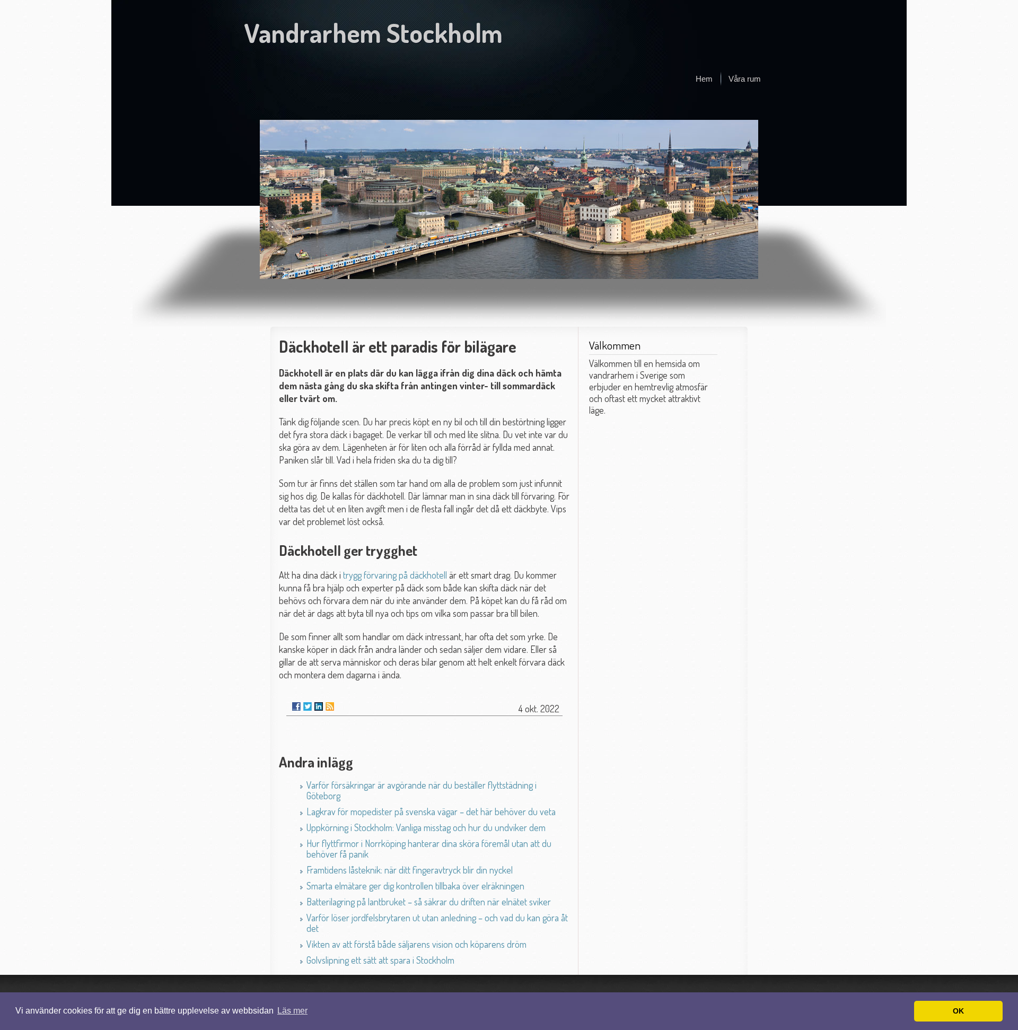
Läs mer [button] (292, 1010)
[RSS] (330, 706)
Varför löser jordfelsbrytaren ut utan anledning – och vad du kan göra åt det (437, 923)
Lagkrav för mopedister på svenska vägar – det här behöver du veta (431, 811)
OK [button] (958, 1011)
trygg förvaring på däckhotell (395, 575)
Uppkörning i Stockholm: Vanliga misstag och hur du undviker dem (426, 827)
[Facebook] (296, 706)
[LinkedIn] (318, 706)
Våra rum (745, 78)
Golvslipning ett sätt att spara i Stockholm (380, 960)
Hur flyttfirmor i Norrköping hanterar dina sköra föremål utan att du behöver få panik (428, 848)
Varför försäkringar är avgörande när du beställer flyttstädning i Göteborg (421, 790)
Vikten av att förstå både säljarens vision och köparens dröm (416, 944)
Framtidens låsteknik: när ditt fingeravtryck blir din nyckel (409, 870)
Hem (704, 78)
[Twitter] (307, 706)
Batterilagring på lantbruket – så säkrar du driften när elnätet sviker (428, 901)
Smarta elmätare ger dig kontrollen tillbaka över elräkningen (415, 886)
